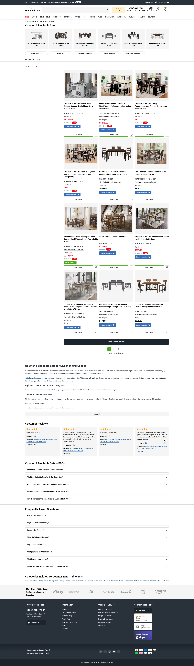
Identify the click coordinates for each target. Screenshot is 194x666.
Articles (65, 629)
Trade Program (67, 619)
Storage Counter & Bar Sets (109, 44)
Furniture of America (85, 53)
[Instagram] (165, 2)
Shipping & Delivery (104, 616)
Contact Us (35, 623)
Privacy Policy (67, 616)
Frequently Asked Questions (108, 612)
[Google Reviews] (143, 617)
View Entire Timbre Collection (109, 314)
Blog (64, 625)
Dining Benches (65, 581)
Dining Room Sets (31, 581)
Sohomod (31, 378)
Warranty (101, 625)
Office (77, 17)
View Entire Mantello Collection (110, 182)
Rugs (100, 17)
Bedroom (57, 17)
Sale (27, 17)
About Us (65, 609)
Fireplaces (109, 17)
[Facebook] (156, 2)
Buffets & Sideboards (141, 581)
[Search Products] (107, 9)
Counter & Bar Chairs (95, 581)
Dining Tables (43, 581)
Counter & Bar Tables (79, 581)
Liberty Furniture (109, 53)
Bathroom (121, 17)
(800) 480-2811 (36, 610)
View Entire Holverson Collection (146, 314)
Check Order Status (105, 609)
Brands (142, 17)
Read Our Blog (149, 2)
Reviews (142, 610)
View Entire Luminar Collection (109, 116)
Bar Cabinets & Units (111, 581)
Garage (132, 17)
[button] (75, 10)
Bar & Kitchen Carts (126, 581)
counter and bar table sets (48, 378)
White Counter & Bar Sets (157, 44)
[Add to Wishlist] (96, 135)
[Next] (95, 85)
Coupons (151, 17)
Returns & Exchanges (105, 619)
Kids (85, 17)
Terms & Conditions (69, 612)
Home (27, 21)
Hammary (60, 53)
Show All (97, 414)
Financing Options (104, 622)
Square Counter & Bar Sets (133, 44)
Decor (92, 17)
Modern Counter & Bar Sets (37, 44)
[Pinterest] (162, 2)
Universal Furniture (133, 53)
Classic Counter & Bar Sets (60, 44)
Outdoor (68, 17)
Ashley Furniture (36, 53)
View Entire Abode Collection (74, 249)
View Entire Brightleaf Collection (75, 317)
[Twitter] (159, 2)
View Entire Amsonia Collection (145, 182)
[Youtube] (168, 2)
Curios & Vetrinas (156, 581)
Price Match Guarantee (70, 622)
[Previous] (67, 85)
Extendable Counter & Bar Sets (85, 44)
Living (34, 17)
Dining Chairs (53, 581)
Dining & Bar (45, 17)
